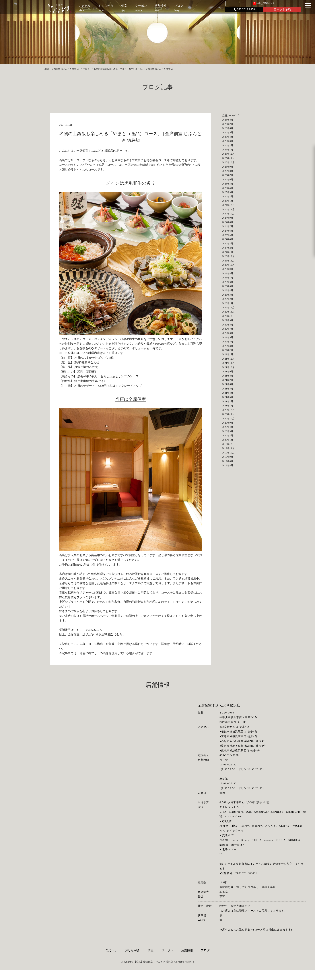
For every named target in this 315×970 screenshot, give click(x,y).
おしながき (132, 950)
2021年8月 (227, 375)
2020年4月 (227, 427)
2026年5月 (227, 132)
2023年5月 (227, 286)
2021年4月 (227, 392)
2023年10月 (228, 264)
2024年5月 (227, 235)
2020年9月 (227, 422)
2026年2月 (227, 145)
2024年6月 (227, 230)
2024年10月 (228, 213)
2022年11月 (228, 311)
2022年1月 (227, 354)
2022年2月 (227, 350)
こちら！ (79, 629)
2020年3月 (227, 431)
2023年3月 (227, 294)
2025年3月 (227, 192)
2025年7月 (227, 175)
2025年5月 (227, 183)
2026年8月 (227, 119)
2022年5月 (227, 337)
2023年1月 (227, 303)
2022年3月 (227, 346)
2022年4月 (227, 341)
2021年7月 (227, 380)
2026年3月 (227, 141)
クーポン (167, 950)
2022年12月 (228, 307)
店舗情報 (187, 950)
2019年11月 (228, 448)
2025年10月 (228, 162)
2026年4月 (227, 136)
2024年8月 (227, 222)
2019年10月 (228, 452)
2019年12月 (228, 444)
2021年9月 (227, 371)
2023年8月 (227, 273)
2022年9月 (227, 320)
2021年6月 (227, 384)
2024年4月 (227, 239)
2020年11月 (228, 414)
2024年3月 (227, 243)
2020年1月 (227, 440)
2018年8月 (227, 465)
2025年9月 (227, 166)
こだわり (111, 950)
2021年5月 (227, 388)
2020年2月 (227, 435)
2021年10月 (228, 367)
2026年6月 (227, 128)
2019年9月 (227, 456)
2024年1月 (227, 252)
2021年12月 (228, 358)
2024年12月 (228, 205)
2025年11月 (228, 158)
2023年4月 (227, 290)
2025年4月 (227, 188)
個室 (150, 950)
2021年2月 (227, 401)
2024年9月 (227, 217)
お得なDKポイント (264, 3)
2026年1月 (227, 149)
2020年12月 (228, 410)
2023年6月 (227, 282)
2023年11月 (228, 260)
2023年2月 (227, 299)
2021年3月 (227, 397)
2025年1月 (227, 200)
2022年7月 (227, 328)
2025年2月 (227, 196)
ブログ (205, 950)
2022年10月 (228, 316)
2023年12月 (228, 256)
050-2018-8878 (246, 9)
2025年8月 (227, 171)
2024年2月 (227, 247)
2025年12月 (228, 153)
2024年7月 (227, 226)
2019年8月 (227, 461)
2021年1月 (227, 405)
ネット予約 (283, 9)
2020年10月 (228, 418)
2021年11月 (228, 363)
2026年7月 (227, 124)
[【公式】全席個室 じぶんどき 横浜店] (59, 8)
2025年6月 (227, 179)
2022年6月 (227, 333)
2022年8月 (227, 324)
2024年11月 (228, 209)
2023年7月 (227, 277)
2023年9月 (227, 269)
